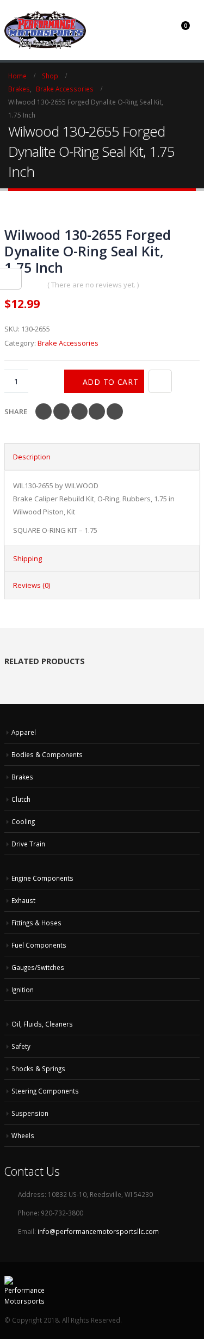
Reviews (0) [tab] (31, 585)
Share (15, 411)
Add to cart (111, 382)
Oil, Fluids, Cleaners (42, 1023)
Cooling (23, 821)
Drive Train (28, 843)
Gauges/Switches (37, 967)
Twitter (61, 411)
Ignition (22, 989)
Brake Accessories (68, 343)
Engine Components (42, 878)
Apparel (23, 732)
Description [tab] (32, 457)
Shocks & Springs (38, 1068)
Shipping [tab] (27, 558)
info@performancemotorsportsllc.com (98, 1231)
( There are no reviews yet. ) (93, 285)
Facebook (43, 411)
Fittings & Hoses (36, 922)
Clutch (20, 799)
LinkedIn (79, 411)
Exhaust (23, 900)
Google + (97, 411)
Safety (20, 1046)
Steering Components (45, 1090)
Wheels (22, 1135)
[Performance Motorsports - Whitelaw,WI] (45, 30)
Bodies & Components (47, 754)
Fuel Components (38, 945)
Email (115, 411)
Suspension (29, 1113)
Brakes (22, 776)
